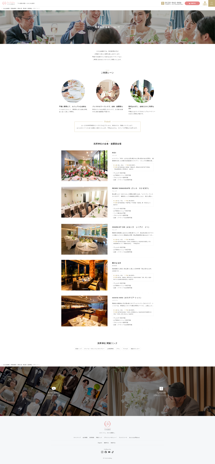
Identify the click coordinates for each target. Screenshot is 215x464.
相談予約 (193, 3)
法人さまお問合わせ (134, 437)
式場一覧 (20, 8)
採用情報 (91, 437)
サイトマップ (77, 437)
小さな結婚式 (6, 8)
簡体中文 (113, 442)
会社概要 (85, 437)
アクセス (125, 348)
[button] (81, 179)
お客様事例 (110, 348)
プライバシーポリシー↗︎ (110, 437)
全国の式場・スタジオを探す (27, 3)
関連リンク (99, 437)
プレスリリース (123, 437)
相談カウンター (135, 348)
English (100, 442)
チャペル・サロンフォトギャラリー (94, 348)
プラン (118, 348)
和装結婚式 (13, 8)
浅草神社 (30, 8)
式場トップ (78, 348)
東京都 (24, 8)
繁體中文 (106, 442)
